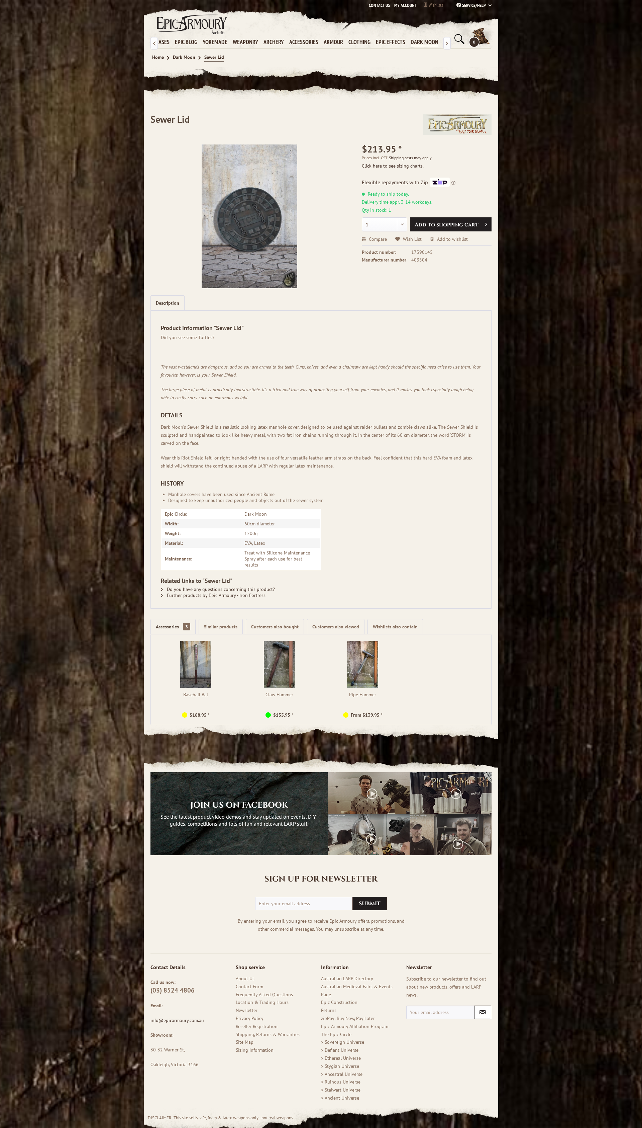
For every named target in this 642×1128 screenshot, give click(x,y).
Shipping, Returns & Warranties (268, 1034)
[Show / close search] (458, 39)
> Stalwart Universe (340, 1090)
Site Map (244, 1042)
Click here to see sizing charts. (393, 166)
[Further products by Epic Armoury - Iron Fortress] (457, 126)
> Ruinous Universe (340, 1082)
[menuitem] (404, 5)
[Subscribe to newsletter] (482, 1012)
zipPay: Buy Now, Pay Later (348, 1018)
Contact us (379, 5)
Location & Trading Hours (262, 1002)
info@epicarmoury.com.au (177, 1020)
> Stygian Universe (340, 1066)
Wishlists (435, 5)
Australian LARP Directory (347, 979)
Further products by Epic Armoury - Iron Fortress (215, 595)
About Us (245, 979)
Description (167, 303)
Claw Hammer (279, 695)
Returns (328, 1010)
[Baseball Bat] (195, 664)
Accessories (172, 627)
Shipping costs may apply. (410, 157)
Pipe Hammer (362, 695)
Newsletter (246, 1010)
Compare (377, 239)
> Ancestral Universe (341, 1074)
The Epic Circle (336, 1034)
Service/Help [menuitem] (474, 5)
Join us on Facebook (239, 805)
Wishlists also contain (395, 627)
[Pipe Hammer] (362, 664)
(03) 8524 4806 (172, 990)
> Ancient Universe (340, 1098)
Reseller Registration (257, 1026)
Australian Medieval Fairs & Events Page (357, 991)
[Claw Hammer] (279, 664)
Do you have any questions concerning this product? (220, 589)
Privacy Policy (249, 1018)
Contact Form (249, 987)
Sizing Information (255, 1050)
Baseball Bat (195, 695)
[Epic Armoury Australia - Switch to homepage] (190, 24)
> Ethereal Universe (341, 1058)
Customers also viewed (335, 627)
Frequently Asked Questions (264, 995)
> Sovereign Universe (342, 1042)
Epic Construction (339, 1002)
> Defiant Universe (339, 1050)
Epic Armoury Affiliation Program (354, 1026)
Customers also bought (275, 627)
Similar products (220, 627)
